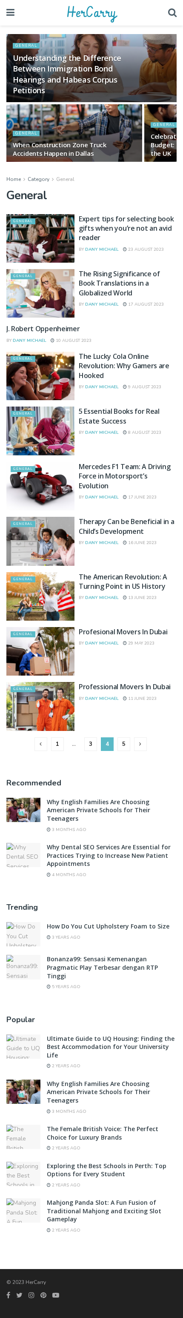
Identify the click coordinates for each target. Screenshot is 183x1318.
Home (13, 179)
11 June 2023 (142, 699)
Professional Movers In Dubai (125, 686)
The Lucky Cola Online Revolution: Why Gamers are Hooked (124, 366)
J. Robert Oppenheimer (43, 328)
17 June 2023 (142, 497)
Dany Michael (102, 249)
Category (38, 179)
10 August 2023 (73, 341)
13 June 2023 (142, 598)
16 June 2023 (142, 543)
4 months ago (68, 875)
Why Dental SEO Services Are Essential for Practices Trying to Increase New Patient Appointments (109, 855)
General (26, 45)
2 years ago (65, 1066)
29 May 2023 (140, 643)
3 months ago (68, 830)
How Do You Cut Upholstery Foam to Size (108, 926)
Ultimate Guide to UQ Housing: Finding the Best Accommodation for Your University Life (110, 1046)
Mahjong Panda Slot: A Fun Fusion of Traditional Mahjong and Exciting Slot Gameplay (104, 1210)
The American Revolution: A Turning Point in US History (123, 581)
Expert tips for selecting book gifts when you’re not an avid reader (126, 228)
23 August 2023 (145, 249)
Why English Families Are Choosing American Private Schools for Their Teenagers (98, 810)
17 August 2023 (145, 304)
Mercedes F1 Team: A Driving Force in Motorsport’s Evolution (124, 476)
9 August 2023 (144, 387)
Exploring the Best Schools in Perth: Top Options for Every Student (106, 1170)
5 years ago (65, 987)
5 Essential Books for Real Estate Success (119, 416)
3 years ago (65, 937)
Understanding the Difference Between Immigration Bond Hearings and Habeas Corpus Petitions (67, 74)
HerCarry (91, 13)
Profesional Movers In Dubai (123, 631)
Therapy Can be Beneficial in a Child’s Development (126, 526)
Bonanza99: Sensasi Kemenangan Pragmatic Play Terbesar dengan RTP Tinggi (102, 967)
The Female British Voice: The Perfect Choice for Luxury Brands (102, 1133)
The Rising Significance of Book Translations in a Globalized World (119, 283)
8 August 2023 (144, 433)
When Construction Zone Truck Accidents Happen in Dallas (59, 149)
